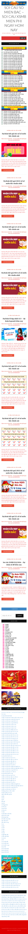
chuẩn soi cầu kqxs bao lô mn (8, 757)
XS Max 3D (8, 636)
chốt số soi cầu (8, 895)
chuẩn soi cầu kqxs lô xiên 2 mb (8, 728)
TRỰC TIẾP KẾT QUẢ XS (6, 794)
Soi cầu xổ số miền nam (6, 756)
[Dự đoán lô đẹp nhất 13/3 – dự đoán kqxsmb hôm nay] (14, 334)
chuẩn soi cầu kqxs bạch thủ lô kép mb (10, 742)
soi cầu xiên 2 (12, 907)
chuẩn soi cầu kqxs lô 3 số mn (8, 764)
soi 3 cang (18, 899)
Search (19, 615)
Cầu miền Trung (9, 645)
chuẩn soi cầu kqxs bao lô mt (8, 775)
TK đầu (7, 651)
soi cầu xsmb (18, 907)
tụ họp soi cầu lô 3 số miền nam (12, 123)
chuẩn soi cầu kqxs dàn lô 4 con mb (9, 731)
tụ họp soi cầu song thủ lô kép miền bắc (14, 56)
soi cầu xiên (5, 907)
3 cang (3, 895)
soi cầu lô (16, 904)
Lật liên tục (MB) (9, 639)
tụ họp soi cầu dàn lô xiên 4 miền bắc (13, 80)
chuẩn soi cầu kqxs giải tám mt (8, 780)
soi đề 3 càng (21, 914)
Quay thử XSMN (9, 667)
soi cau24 (9, 900)
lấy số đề (14, 899)
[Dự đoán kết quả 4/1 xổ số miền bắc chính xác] (14, 242)
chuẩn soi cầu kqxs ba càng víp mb (9, 738)
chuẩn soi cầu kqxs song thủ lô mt (9, 787)
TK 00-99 (7, 657)
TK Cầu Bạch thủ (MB (11, 638)
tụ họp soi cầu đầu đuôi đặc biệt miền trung (15, 103)
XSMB (7, 624)
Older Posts (15, 608)
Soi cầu (16, 902)
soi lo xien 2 (17, 913)
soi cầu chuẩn (4, 904)
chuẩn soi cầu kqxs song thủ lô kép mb (10, 719)
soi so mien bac (11, 914)
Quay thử (3, 846)
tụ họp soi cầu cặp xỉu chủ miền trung (13, 98)
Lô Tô (2, 839)
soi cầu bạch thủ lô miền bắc (11, 52)
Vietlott (7, 630)
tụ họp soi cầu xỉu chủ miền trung (12, 92)
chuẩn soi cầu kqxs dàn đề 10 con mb (10, 752)
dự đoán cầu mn (19, 897)
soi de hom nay (21, 909)
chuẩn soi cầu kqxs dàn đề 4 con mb (9, 747)
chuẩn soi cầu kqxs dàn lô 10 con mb (9, 754)
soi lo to (13, 911)
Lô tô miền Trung (9, 661)
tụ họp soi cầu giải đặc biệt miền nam (13, 112)
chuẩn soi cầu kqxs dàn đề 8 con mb (9, 750)
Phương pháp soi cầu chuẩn (14, 130)
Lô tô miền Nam (9, 660)
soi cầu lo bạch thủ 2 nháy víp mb (13, 50)
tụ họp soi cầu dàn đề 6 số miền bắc (13, 63)
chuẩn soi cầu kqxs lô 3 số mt (8, 782)
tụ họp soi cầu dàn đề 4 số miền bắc (13, 61)
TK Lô (2, 824)
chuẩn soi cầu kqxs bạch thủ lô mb (9, 743)
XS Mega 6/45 (8, 632)
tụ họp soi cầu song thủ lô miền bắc (13, 53)
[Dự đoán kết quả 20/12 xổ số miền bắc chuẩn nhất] (14, 196)
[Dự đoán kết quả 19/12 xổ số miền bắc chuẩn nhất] (14, 288)
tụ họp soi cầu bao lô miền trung (12, 97)
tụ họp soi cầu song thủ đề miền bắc (13, 59)
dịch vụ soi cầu (15, 895)
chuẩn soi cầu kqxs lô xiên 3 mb (8, 726)
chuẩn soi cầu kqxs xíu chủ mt (8, 789)
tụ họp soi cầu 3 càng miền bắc (12, 81)
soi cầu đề (15, 909)
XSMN (7, 626)
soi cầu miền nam (12, 906)
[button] (23, 38)
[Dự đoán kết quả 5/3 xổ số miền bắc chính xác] (14, 437)
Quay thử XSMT (9, 666)
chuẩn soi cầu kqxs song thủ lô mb (9, 721)
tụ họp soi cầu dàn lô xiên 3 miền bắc (13, 78)
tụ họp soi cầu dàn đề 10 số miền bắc (13, 66)
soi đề (16, 914)
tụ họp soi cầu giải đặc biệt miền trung (14, 94)
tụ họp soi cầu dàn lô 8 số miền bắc (13, 75)
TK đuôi (7, 652)
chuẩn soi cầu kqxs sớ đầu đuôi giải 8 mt (10, 784)
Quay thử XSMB (9, 664)
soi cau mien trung (15, 900)
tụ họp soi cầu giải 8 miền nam (11, 114)
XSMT (7, 627)
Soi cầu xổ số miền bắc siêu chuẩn (9, 733)
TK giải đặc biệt (9, 654)
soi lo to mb (18, 911)
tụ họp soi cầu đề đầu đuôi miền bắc (13, 86)
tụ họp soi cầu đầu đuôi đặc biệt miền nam (15, 122)
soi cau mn (22, 900)
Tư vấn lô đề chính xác (14, 315)
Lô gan (7, 646)
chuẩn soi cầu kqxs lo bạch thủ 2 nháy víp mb (12, 717)
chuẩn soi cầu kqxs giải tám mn (8, 763)
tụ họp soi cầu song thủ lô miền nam (13, 119)
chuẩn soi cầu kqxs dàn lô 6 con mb (9, 736)
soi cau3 (23, 899)
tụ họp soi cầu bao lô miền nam (12, 115)
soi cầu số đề (19, 906)
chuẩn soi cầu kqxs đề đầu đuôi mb (9, 729)
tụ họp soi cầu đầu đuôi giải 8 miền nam (13, 120)
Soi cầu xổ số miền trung (7, 773)
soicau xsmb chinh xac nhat (8, 902)
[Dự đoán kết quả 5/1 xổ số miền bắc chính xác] (14, 531)
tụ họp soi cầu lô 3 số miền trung (12, 105)
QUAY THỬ (8, 663)
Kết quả (7, 629)
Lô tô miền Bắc (9, 658)
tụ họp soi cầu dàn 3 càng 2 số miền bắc (14, 83)
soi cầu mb (21, 904)
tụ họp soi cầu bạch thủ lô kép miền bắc (14, 55)
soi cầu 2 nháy (21, 902)
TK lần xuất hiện (9, 655)
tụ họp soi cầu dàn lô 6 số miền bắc (13, 69)
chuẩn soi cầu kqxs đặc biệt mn (8, 761)
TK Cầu (3, 811)
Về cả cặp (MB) (9, 641)
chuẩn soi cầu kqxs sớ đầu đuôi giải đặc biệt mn (12, 768)
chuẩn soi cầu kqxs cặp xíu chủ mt (9, 777)
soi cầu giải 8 (11, 904)
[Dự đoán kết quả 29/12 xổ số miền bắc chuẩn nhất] (14, 486)
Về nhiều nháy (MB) (10, 642)
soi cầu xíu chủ (9, 909)
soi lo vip (12, 913)
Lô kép (7, 649)
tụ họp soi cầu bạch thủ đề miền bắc (12, 58)
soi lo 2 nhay (8, 911)
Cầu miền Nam (9, 644)
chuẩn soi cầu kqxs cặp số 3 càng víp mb (11, 745)
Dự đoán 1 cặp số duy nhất (9, 897)
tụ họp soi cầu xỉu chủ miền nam (12, 111)
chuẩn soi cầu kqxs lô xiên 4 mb (8, 724)
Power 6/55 (8, 635)
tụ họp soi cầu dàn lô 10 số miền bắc (13, 84)
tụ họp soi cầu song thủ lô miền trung (13, 100)
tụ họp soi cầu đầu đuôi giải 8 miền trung (14, 101)
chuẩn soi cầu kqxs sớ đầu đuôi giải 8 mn (10, 766)
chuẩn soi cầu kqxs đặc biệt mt (8, 778)
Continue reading (8, 171)
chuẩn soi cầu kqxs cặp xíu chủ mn (9, 759)
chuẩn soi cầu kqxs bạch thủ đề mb (9, 740)
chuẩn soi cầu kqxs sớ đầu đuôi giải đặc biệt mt (12, 785)
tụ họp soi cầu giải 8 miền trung (12, 95)
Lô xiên (7, 648)
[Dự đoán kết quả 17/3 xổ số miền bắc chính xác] (14, 384)
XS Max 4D (8, 633)
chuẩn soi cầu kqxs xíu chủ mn (8, 771)
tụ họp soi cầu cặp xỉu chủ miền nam (13, 117)
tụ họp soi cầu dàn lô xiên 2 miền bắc (13, 77)
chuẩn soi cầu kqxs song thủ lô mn (9, 770)
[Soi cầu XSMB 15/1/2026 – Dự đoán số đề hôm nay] (14, 577)
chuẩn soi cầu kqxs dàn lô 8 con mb (9, 735)
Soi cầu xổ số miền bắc (6, 715)
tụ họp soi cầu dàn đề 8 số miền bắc (13, 64)
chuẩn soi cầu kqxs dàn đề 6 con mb (9, 749)
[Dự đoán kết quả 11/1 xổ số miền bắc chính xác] (14, 149)
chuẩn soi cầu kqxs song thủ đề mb (9, 722)
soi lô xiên (22, 913)
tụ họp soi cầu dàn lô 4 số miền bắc (13, 67)
